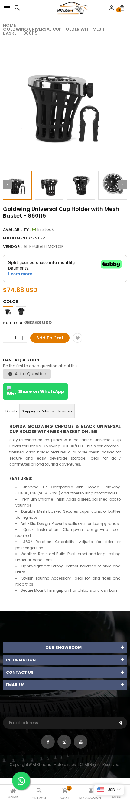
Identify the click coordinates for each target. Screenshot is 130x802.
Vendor (11, 247)
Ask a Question (30, 374)
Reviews (65, 411)
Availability (16, 229)
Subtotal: (14, 323)
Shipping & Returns (38, 411)
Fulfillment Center (24, 238)
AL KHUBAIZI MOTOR (44, 246)
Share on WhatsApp (41, 391)
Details (11, 411)
